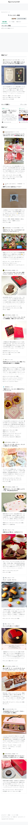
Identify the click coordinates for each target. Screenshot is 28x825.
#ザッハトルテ (14, 660)
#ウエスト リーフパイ (14, 435)
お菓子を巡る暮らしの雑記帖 (10, 270)
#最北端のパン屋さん (19, 219)
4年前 (12, 386)
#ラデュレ (5, 745)
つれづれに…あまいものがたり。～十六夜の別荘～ (14, 183)
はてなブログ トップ (6, 12)
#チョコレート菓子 (7, 352)
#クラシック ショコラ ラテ (8, 381)
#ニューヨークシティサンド (8, 789)
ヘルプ (11, 816)
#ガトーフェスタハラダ (8, 306)
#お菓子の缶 (12, 524)
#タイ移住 (13, 178)
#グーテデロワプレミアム (8, 307)
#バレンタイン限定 (7, 97)
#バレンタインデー (18, 479)
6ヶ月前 (23, 59)
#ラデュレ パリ (6, 746)
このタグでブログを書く (21, 18)
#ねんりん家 (5, 702)
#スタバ (16, 381)
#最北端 (12, 219)
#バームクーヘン (12, 702)
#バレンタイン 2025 (15, 352)
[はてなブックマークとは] (9, 104)
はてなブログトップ (21, 816)
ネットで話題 (11, 21)
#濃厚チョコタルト (16, 220)
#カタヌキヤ (12, 436)
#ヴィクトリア (18, 433)
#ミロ (17, 176)
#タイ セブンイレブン (8, 175)
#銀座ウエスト (6, 430)
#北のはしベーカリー (7, 220)
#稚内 (9, 219)
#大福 (21, 176)
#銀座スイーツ (6, 524)
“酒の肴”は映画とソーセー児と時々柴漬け (12, 227)
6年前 (17, 666)
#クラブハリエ (6, 263)
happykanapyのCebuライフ (10, 131)
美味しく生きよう (8, 529)
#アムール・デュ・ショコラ (8, 261)
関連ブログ (18, 21)
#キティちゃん (13, 176)
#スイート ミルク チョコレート (17, 264)
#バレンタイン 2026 (15, 97)
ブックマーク (5, 108)
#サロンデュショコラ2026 (8, 99)
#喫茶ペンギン (11, 95)
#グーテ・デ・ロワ (17, 306)
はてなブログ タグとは (5, 816)
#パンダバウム (6, 436)
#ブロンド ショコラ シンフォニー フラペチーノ (12, 379)
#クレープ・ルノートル (13, 350)
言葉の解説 (4, 21)
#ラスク (4, 309)
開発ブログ (15, 816)
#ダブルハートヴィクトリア (8, 433)
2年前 (17, 270)
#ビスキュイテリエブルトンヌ (9, 478)
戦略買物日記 (7, 386)
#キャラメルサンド (19, 789)
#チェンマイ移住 (6, 178)
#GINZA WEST (6, 435)
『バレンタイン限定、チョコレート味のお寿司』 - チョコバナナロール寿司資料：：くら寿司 (9, 111)
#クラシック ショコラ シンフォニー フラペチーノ (13, 378)
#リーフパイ (12, 522)
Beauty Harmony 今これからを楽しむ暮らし (13, 59)
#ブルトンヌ (18, 478)
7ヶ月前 (22, 227)
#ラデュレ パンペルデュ (16, 746)
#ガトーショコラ (6, 570)
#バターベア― (6, 176)
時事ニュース (7, 359)
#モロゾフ (5, 95)
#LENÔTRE (5, 350)
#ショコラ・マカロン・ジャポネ (14, 745)
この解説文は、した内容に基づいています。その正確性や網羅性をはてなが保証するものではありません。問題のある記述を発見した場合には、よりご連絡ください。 (7, 28)
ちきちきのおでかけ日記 (9, 709)
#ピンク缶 (11, 479)
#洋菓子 (8, 309)
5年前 (17, 442)
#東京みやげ (18, 436)
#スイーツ (5, 219)
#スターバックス (13, 263)
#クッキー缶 (5, 479)
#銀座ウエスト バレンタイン (9, 431)
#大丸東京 (5, 791)
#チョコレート (18, 95)
